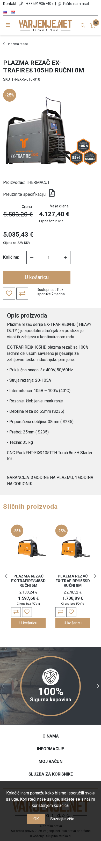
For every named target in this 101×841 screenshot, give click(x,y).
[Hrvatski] (13, 12)
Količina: (11, 257)
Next (94, 576)
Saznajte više (62, 818)
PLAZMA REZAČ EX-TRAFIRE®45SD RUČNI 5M (28, 581)
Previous (6, 576)
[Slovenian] (5, 12)
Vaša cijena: (59, 206)
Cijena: (27, 207)
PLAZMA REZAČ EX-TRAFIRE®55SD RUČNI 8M (72, 581)
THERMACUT (38, 182)
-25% (10, 95)
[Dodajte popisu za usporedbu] (16, 612)
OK (36, 818)
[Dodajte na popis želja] (27, 612)
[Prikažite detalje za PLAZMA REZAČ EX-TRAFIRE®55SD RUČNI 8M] (72, 547)
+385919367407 (39, 4)
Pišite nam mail (76, 4)
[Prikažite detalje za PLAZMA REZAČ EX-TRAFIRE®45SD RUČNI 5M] (28, 547)
